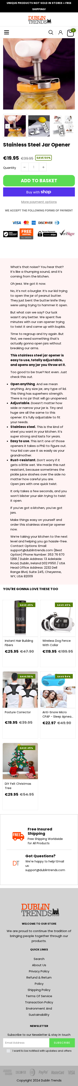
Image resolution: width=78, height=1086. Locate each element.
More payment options (39, 202)
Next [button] (70, 126)
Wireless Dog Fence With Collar (56, 643)
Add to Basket (39, 180)
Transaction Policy (39, 1002)
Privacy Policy (39, 971)
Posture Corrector (18, 712)
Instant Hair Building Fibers (19, 643)
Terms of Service (39, 996)
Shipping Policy (39, 990)
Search (39, 959)
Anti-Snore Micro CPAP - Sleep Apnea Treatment (56, 714)
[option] (39, 74)
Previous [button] (7, 126)
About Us (39, 965)
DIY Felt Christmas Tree (18, 786)
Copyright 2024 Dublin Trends (39, 1080)
